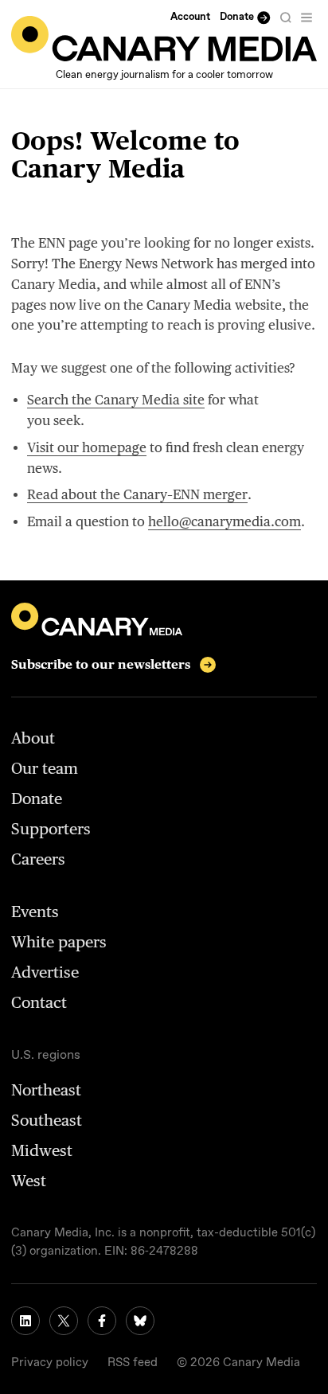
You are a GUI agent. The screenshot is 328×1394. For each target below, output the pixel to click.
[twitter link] (63, 1320)
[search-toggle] (285, 17)
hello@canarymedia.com (224, 521)
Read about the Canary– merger (137, 494)
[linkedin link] (25, 1320)
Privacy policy (49, 1363)
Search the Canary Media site (116, 400)
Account (190, 17)
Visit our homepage (86, 447)
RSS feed (132, 1363)
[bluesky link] (140, 1320)
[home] (164, 38)
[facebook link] (102, 1320)
